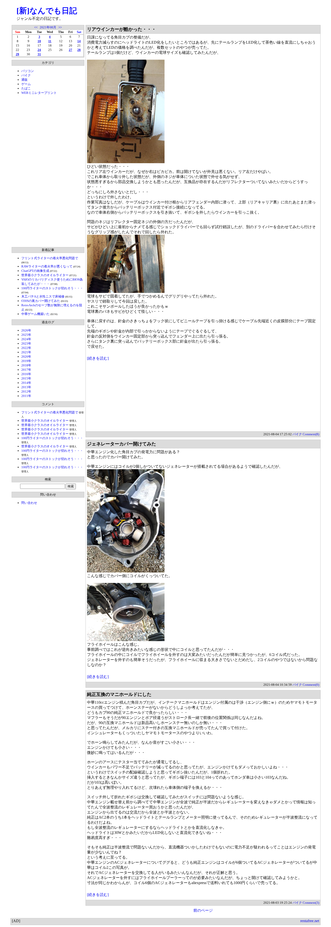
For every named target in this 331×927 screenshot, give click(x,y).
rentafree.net (309, 921)
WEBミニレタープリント (39, 93)
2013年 (26, 387)
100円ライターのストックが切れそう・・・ (52, 288)
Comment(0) (311, 684)
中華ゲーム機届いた (35, 314)
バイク (26, 75)
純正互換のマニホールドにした (119, 694)
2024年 (26, 339)
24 (39, 50)
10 (39, 41)
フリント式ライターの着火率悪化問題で (49, 258)
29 (17, 54)
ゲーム (26, 84)
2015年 (26, 378)
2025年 (26, 335)
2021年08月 (48, 27)
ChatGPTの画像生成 (35, 271)
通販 (24, 79)
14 (79, 41)
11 (49, 41)
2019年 (26, 361)
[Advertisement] (48, 171)
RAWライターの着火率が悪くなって (46, 266)
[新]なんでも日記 (46, 10)
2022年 (26, 348)
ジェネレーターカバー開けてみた (121, 443)
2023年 (26, 343)
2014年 (26, 383)
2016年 (26, 374)
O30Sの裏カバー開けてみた (40, 301)
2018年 (26, 365)
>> (60, 27)
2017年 (26, 369)
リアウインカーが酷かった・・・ (121, 29)
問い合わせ (29, 503)
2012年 (26, 391)
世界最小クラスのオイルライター (45, 275)
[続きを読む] (98, 358)
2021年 (26, 352)
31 (39, 54)
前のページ (203, 910)
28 (79, 50)
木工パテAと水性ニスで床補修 (42, 296)
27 (70, 50)
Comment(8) (311, 434)
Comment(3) (311, 902)
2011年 (26, 396)
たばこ (26, 88)
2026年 (26, 330)
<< (36, 27)
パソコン (27, 71)
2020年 (26, 356)
